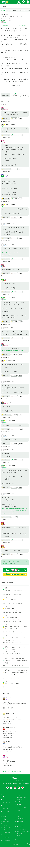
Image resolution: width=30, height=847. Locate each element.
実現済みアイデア (6, 808)
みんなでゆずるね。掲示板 (21, 807)
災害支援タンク (19, 799)
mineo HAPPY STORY (21, 829)
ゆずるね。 (19, 804)
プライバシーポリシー (6, 783)
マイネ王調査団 (6, 835)
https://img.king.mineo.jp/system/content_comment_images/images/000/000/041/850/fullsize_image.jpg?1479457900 (14, 511)
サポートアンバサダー (6, 827)
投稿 (4, 10)
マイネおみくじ (19, 833)
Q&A (4, 796)
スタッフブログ (6, 811)
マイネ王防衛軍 (20, 818)
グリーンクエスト (6, 840)
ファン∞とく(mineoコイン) (23, 831)
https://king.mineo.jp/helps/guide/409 (12, 350)
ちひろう (6, 279)
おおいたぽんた (7, 546)
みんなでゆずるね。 (20, 806)
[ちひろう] (2, 280)
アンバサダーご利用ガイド (7, 832)
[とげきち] (2, 108)
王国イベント (19, 836)
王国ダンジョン (20, 816)
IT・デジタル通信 (7, 16)
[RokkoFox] (2, 402)
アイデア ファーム (6, 805)
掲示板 (4, 6)
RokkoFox (6, 402)
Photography (20, 821)
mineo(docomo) (18, 16)
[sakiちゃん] (2, 265)
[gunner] (2, 523)
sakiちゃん (6, 265)
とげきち (6, 108)
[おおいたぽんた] (2, 546)
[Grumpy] (2, 175)
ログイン (15, 561)
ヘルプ (12, 780)
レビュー (19, 810)
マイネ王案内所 (6, 837)
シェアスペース (20, 801)
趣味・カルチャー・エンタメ (7, 802)
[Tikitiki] (2, 141)
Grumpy (6, 175)
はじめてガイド (7, 780)
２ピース (7, 20)
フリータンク (19, 794)
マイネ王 (4, 819)
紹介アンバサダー (6, 825)
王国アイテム (19, 835)
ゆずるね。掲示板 (12, 10)
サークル (4, 813)
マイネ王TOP (5, 794)
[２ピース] (2, 21)
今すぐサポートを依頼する (7, 829)
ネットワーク (5, 818)
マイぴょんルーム (20, 839)
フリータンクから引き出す (21, 797)
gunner (5, 522)
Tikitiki (6, 140)
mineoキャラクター (6, 821)
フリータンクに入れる (20, 795)
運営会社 (27, 783)
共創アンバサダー (6, 830)
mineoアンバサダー (7, 824)
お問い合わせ (18, 780)
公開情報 (4, 816)
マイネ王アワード (20, 826)
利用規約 (23, 780)
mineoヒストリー (20, 824)
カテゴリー (22, 10)
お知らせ (19, 841)
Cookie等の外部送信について (18, 783)
